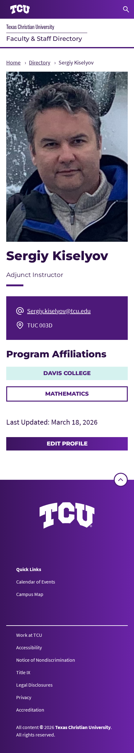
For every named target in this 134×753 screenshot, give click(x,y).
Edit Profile (67, 443)
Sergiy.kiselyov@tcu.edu (59, 311)
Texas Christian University (30, 26)
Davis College (67, 373)
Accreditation (30, 710)
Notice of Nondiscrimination (45, 660)
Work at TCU (29, 635)
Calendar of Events (35, 582)
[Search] (126, 9)
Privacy (23, 697)
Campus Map (29, 594)
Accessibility (29, 647)
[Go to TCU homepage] (20, 9)
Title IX (23, 672)
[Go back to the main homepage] (67, 515)
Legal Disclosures (34, 685)
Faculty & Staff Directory (44, 38)
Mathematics (67, 393)
